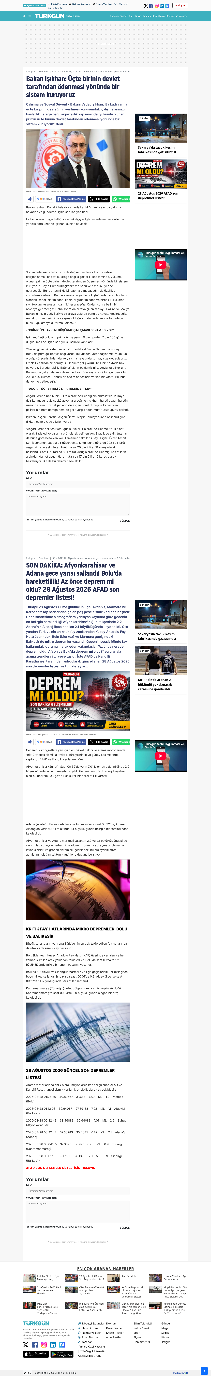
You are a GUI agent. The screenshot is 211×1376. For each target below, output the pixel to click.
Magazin (166, 1328)
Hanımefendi (142, 1342)
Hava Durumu (90, 1328)
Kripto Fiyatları (115, 1333)
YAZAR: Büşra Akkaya (69, 734)
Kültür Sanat (141, 1328)
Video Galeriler (55, 8)
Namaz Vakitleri (104, 4)
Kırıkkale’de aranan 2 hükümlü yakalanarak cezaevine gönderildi (155, 684)
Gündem (43, 558)
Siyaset (138, 1337)
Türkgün (30, 71)
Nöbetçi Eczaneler (81, 4)
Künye (165, 1337)
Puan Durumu (91, 1337)
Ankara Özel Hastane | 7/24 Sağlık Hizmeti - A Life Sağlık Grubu (91, 1351)
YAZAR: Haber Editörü (66, 191)
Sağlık (165, 1333)
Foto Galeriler (121, 4)
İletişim (165, 1342)
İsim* (29, 478)
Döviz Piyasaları (59, 4)
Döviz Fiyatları (114, 1328)
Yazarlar (87, 1342)
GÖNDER (125, 520)
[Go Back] (204, 1371)
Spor (137, 1333)
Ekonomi (43, 71)
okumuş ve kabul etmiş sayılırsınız (60, 519)
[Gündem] (161, 128)
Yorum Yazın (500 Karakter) (41, 490)
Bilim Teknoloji (143, 1323)
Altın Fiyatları (114, 1337)
